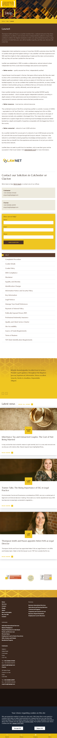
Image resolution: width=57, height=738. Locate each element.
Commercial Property (34, 609)
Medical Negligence (7, 627)
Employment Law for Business (36, 615)
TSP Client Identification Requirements (18, 340)
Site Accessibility (11, 326)
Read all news (24, 404)
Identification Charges (13, 286)
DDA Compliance (11, 273)
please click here (17, 723)
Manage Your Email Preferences (16, 304)
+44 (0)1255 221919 (9, 680)
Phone (5, 234)
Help (7, 21)
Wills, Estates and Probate (9, 638)
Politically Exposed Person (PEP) (16, 313)
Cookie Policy (10, 268)
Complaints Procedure (13, 259)
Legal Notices (10, 300)
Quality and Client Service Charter (17, 322)
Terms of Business (11, 335)
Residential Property (7, 640)
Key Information (11, 295)
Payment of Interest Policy (14, 309)
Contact (4, 616)
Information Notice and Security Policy (19, 291)
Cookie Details (10, 264)
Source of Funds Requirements (15, 331)
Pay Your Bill (5, 614)
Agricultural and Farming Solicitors (37, 607)
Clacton (6, 203)
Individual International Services (10, 625)
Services (4, 604)
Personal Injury (6, 634)
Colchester (7, 190)
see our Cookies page (26, 722)
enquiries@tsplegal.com (11, 195)
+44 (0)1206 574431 (9, 660)
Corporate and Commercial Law (37, 611)
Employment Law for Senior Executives (12, 636)
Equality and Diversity (12, 282)
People (3, 608)
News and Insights (7, 612)
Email (5, 227)
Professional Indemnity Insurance (16, 317)
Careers (4, 606)
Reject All (40, 728)
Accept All (17, 728)
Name (5, 219)
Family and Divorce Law (8, 632)
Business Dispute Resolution (36, 613)
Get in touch (17, 184)
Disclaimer (9, 277)
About (3, 610)
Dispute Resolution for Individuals (11, 629)
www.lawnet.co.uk (30, 150)
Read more (6, 452)
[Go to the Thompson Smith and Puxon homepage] (8, 4)
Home (3, 21)
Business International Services (37, 605)
